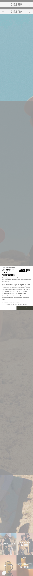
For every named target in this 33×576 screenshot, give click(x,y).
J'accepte (25, 308)
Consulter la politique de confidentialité (11, 302)
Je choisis (8, 308)
